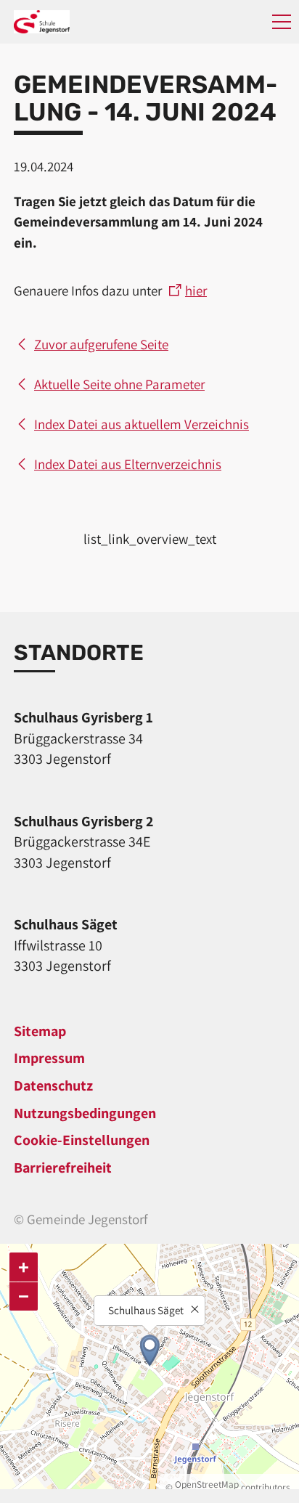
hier (196, 290)
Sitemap (40, 1031)
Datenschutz (53, 1085)
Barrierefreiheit (63, 1167)
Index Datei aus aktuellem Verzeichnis (141, 424)
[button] (281, 21)
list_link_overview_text (149, 538)
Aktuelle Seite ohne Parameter (119, 384)
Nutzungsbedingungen (85, 1113)
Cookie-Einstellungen (82, 1140)
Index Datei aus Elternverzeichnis (127, 464)
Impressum (49, 1057)
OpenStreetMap (207, 1484)
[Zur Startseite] (42, 21)
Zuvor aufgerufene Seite (101, 344)
